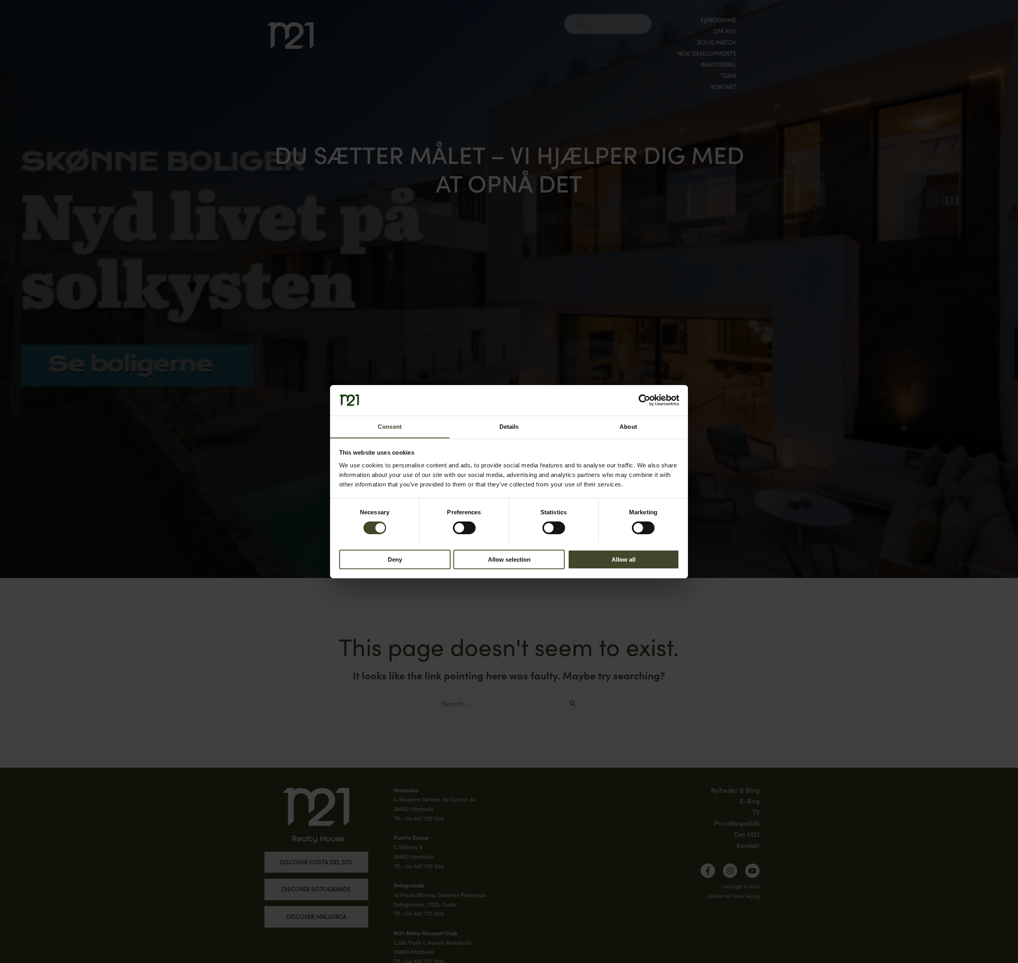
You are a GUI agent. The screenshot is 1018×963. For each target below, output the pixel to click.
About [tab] (628, 426)
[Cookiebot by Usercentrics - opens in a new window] (644, 400)
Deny (395, 559)
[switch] (464, 527)
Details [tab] (509, 426)
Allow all (623, 559)
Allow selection (509, 559)
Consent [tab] (390, 426)
